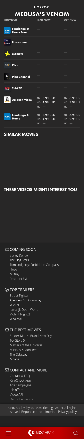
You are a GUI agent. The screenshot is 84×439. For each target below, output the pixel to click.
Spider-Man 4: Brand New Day (31, 336)
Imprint (50, 412)
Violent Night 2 (20, 314)
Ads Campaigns (20, 385)
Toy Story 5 (17, 340)
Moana (14, 359)
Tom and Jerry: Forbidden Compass (34, 265)
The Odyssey (18, 354)
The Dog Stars (19, 260)
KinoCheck (15, 408)
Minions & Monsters (23, 350)
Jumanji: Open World (24, 310)
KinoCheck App (20, 380)
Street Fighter (19, 295)
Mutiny (14, 274)
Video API (16, 394)
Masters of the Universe (26, 345)
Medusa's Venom (42, 14)
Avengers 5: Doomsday (25, 300)
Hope (14, 269)
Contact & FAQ (20, 376)
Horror (41, 7)
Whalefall (16, 319)
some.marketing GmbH (46, 408)
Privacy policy (67, 412)
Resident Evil (19, 279)
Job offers (16, 390)
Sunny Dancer (19, 255)
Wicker (14, 305)
